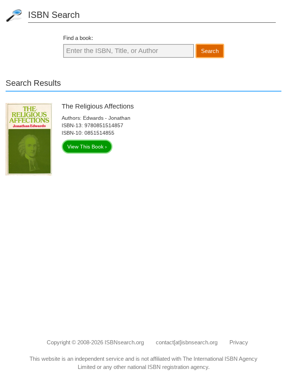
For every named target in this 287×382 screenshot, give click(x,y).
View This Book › (87, 147)
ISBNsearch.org (124, 342)
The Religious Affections (98, 106)
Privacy (238, 342)
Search (210, 51)
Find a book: (78, 38)
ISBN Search (54, 15)
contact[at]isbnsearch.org (186, 342)
